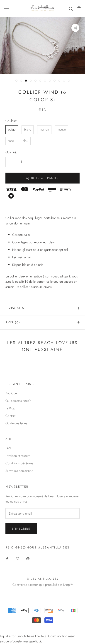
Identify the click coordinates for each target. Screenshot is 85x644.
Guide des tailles (16, 423)
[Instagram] (17, 558)
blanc (27, 129)
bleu (25, 140)
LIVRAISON (15, 308)
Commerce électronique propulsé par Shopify (42, 584)
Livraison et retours (17, 455)
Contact (10, 415)
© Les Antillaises (42, 579)
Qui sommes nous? (18, 400)
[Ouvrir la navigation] (6, 8)
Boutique (11, 393)
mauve (62, 129)
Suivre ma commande (19, 470)
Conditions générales (19, 463)
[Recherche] (71, 8)
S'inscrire (21, 529)
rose (11, 140)
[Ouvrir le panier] (79, 8)
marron (44, 129)
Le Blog (10, 408)
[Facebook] (7, 558)
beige (11, 129)
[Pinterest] (27, 558)
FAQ (8, 448)
